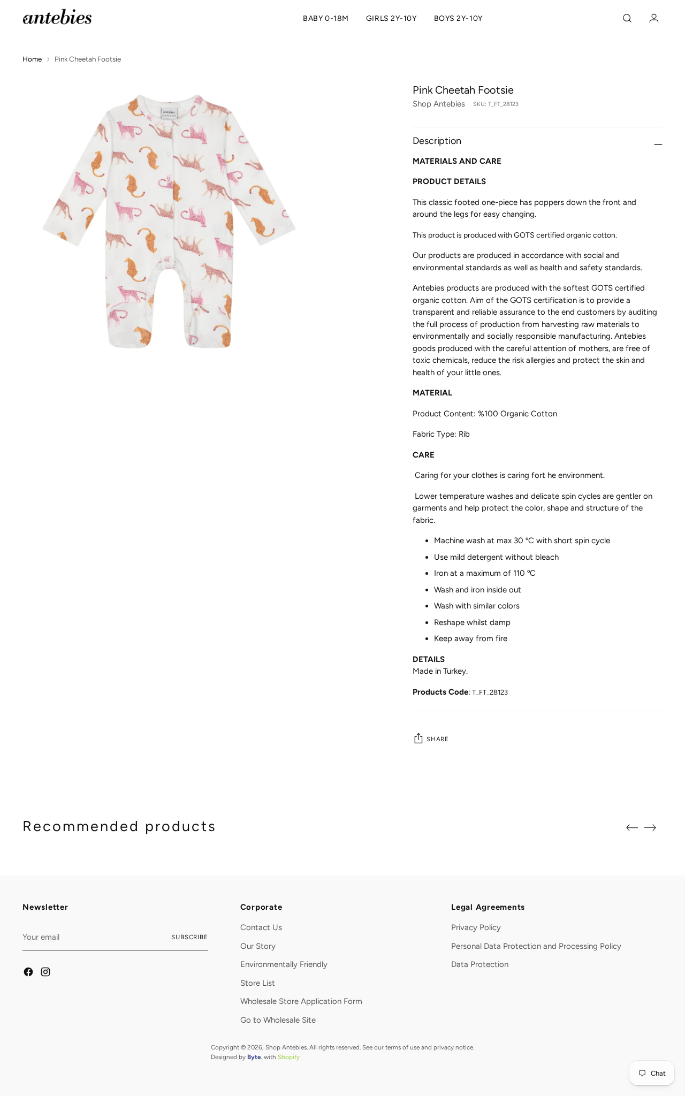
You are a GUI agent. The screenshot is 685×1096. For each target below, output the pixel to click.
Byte (254, 1057)
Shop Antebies (439, 104)
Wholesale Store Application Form (301, 1001)
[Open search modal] (629, 18)
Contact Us (261, 927)
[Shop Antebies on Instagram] (46, 973)
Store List (257, 983)
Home (32, 59)
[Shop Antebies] (57, 16)
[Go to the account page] (651, 18)
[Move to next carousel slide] (653, 827)
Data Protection (479, 964)
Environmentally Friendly (284, 964)
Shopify (289, 1057)
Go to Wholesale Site (278, 1020)
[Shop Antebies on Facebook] (28, 973)
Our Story (258, 946)
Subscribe (189, 937)
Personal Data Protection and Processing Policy (536, 946)
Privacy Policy (476, 927)
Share (437, 739)
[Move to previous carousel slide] (629, 828)
